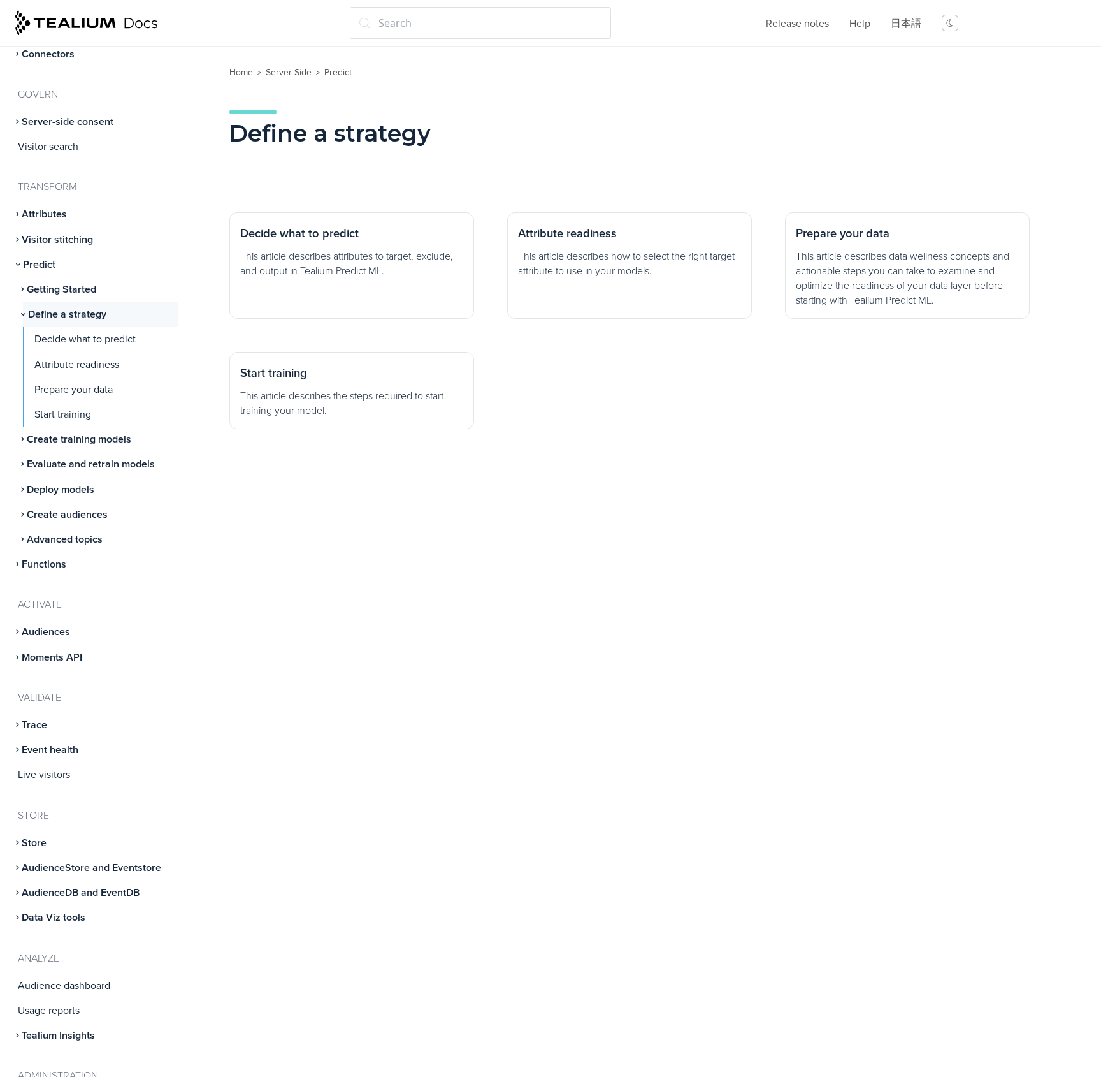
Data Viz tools (53, 917)
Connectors (48, 54)
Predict (39, 264)
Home (241, 72)
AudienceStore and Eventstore (91, 867)
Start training (62, 414)
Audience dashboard (64, 985)
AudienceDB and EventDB (81, 892)
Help (859, 23)
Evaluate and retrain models (91, 464)
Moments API (52, 657)
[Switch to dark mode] (950, 23)
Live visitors (44, 774)
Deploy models (60, 489)
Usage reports (49, 1010)
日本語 (906, 23)
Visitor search (48, 146)
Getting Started (61, 289)
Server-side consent (67, 121)
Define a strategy (67, 314)
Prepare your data (73, 389)
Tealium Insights (58, 1035)
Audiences (46, 632)
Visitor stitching (57, 239)
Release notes (797, 23)
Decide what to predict (85, 339)
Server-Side (289, 72)
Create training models (79, 439)
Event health (50, 750)
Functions (44, 564)
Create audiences (67, 514)
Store (34, 843)
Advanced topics (65, 539)
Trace (34, 725)
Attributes (44, 214)
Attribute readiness (76, 364)
